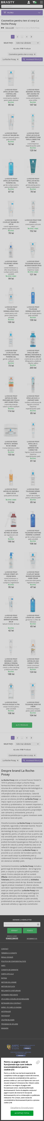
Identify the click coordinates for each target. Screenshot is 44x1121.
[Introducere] (2, 28)
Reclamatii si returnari (11, 991)
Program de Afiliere (9, 1024)
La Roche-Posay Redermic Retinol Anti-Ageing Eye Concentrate (33, 93)
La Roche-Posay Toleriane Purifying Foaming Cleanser (33, 533)
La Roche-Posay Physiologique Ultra (11, 703)
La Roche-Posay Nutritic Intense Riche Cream (11, 444)
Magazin (4, 1028)
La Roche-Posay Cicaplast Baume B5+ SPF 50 (11, 222)
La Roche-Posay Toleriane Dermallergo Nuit (33, 309)
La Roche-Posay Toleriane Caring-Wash (11, 263)
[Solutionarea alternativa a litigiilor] (21, 1049)
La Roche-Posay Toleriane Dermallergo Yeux (11, 309)
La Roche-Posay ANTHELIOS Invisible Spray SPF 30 (11, 491)
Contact (4, 949)
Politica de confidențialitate (13, 961)
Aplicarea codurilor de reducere (15, 999)
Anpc (3, 966)
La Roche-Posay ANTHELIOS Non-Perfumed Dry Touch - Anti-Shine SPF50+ (11, 399)
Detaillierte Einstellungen (22, 1107)
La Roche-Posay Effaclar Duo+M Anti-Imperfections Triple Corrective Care (33, 137)
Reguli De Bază (7, 957)
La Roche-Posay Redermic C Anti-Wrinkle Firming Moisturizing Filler (11, 662)
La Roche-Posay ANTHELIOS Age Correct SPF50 (33, 661)
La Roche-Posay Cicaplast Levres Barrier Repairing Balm (11, 619)
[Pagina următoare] (31, 37)
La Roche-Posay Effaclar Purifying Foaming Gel (11, 181)
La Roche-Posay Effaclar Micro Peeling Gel (33, 181)
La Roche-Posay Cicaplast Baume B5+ (11, 134)
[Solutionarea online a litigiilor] (21, 1056)
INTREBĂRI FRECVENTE (9, 995)
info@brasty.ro (32, 938)
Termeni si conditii (9, 953)
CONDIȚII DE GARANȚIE (9, 970)
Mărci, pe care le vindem (11, 1007)
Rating (4, 978)
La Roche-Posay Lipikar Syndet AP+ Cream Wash (11, 574)
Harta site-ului (7, 974)
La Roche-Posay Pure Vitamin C (33, 221)
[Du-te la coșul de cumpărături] (34, 2)
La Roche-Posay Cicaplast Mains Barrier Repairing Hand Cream (33, 575)
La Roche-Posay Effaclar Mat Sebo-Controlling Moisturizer (11, 93)
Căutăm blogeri (7, 1020)
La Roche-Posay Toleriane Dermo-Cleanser (33, 491)
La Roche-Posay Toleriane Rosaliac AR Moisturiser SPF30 (33, 263)
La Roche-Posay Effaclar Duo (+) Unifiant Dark (33, 398)
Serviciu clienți (12, 937)
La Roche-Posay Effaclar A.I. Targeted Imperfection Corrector (33, 446)
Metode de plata (8, 986)
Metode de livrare (8, 982)
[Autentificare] (28, 2)
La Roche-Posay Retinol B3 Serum (11, 532)
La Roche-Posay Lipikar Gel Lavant (33, 617)
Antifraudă (6, 1011)
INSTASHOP (5, 1016)
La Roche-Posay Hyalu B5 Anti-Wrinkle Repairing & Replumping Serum (33, 354)
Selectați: (8, 43)
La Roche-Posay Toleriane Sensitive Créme (33, 704)
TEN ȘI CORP (9, 28)
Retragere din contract (11, 1003)
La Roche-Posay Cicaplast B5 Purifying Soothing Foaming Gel (11, 354)
